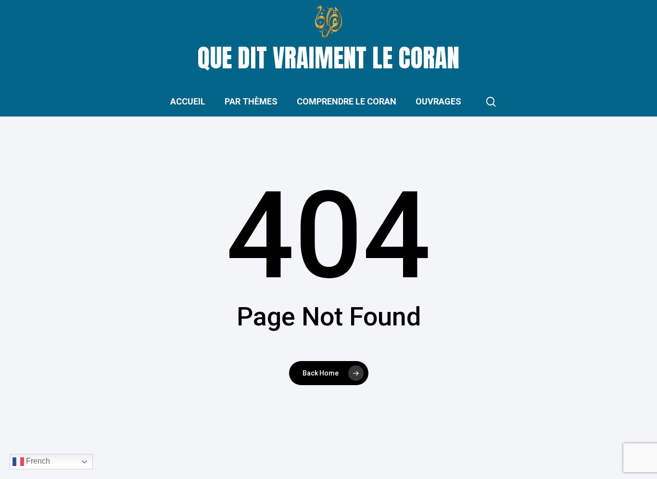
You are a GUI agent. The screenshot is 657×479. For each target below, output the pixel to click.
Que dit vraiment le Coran (328, 57)
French (37, 461)
